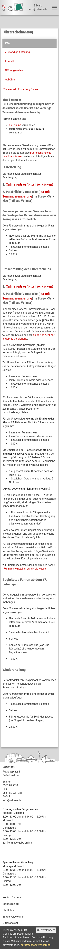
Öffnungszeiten (14, 70)
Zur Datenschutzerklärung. (35, 945)
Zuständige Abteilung (17, 52)
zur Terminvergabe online (17, 842)
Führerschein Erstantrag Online (20, 89)
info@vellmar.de (12, 800)
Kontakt (9, 61)
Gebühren (10, 79)
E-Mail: (6, 796)
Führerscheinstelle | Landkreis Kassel (25, 568)
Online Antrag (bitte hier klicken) (29, 184)
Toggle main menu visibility (54, 7)
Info (7, 43)
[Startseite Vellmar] (12, 7)
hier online (15, 125)
